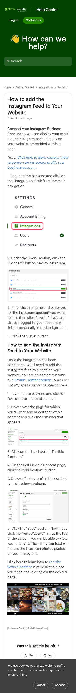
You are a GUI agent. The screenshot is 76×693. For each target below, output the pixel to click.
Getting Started (25, 87)
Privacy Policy (17, 675)
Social (61, 87)
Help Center (47, 10)
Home (7, 87)
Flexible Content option (32, 380)
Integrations (46, 87)
